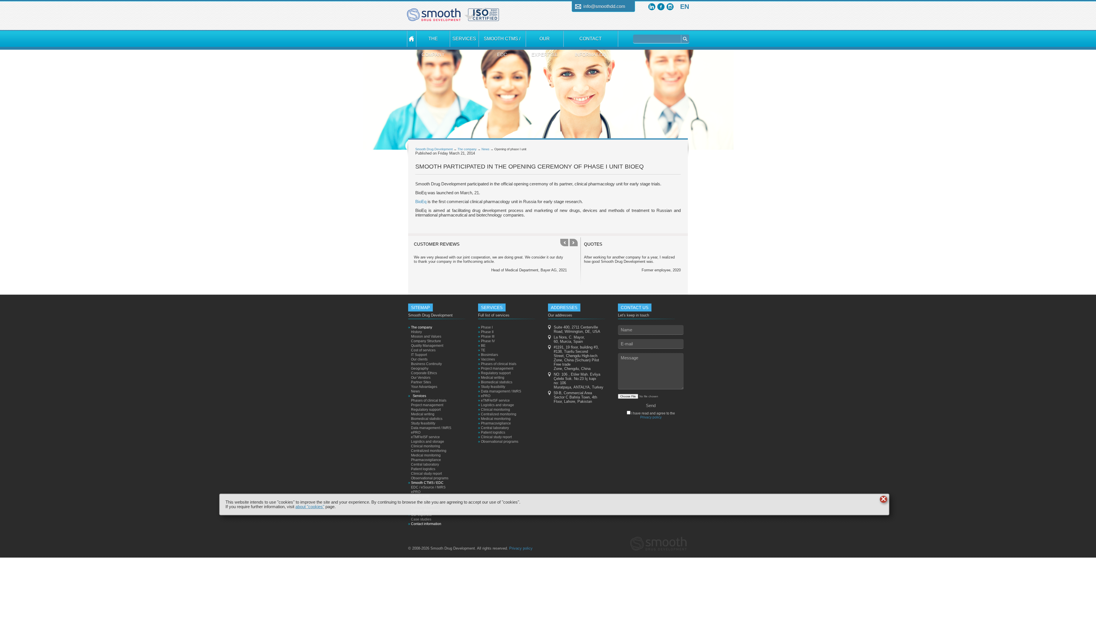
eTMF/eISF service (425, 437)
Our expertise (544, 41)
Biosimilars (489, 355)
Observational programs (429, 478)
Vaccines (488, 359)
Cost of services (423, 350)
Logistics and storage (427, 442)
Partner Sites (421, 382)
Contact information (591, 41)
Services (464, 38)
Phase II (487, 332)
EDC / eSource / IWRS (428, 487)
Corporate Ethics (424, 373)
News (485, 149)
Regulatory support (426, 410)
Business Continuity (426, 364)
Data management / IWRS (431, 428)
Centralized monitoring (428, 451)
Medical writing (422, 414)
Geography (419, 368)
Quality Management (427, 346)
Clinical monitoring (425, 446)
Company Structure (426, 341)
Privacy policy (651, 417)
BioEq (420, 201)
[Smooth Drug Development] (434, 16)
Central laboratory (425, 464)
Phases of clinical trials (428, 400)
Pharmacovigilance (426, 460)
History (416, 332)
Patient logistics (423, 469)
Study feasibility (423, 423)
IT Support (419, 355)
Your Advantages (424, 387)
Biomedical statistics (426, 419)
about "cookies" (309, 506)
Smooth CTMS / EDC (502, 41)
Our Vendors (420, 378)
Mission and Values (426, 336)
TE (483, 350)
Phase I (487, 327)
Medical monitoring (426, 455)
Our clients (419, 359)
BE (483, 346)
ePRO (415, 432)
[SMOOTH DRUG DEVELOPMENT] (411, 39)
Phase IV (488, 341)
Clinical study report (426, 474)
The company (433, 41)
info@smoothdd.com (604, 6)
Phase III (487, 336)
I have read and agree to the (652, 415)
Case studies (421, 519)
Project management (427, 405)
